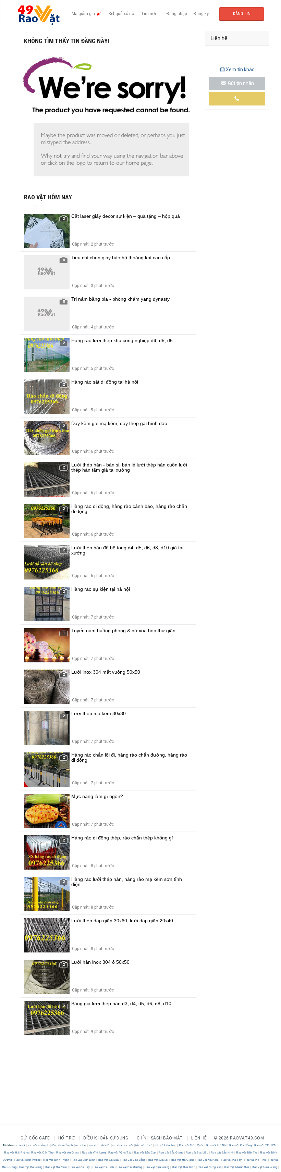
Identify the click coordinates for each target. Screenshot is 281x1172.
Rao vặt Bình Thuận (56, 1159)
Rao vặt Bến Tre (247, 1152)
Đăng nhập (177, 13)
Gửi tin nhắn (240, 83)
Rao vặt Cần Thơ (42, 1152)
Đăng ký (201, 13)
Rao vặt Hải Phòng (16, 1152)
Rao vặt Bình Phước (27, 1159)
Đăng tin (242, 13)
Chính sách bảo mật (160, 1138)
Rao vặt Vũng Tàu (119, 1152)
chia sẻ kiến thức (165, 1145)
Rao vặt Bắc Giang (171, 1152)
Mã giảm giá (84, 13)
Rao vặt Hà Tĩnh (255, 1159)
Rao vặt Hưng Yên (209, 1167)
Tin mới (148, 13)
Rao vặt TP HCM (265, 1145)
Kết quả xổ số (121, 13)
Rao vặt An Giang (68, 1152)
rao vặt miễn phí (38, 1145)
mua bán (81, 1145)
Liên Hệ (199, 1138)
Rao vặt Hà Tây (231, 1159)
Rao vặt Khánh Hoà (237, 1167)
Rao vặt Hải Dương (129, 1167)
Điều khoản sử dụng (105, 1138)
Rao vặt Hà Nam (208, 1159)
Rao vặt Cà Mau (108, 1159)
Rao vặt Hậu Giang (157, 1167)
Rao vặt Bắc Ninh (222, 1152)
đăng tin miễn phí (62, 1145)
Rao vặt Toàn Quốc (191, 1145)
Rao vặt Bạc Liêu (197, 1152)
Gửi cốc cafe (35, 1138)
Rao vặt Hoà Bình (183, 1167)
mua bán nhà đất (100, 1145)
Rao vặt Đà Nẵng (240, 1145)
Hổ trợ (66, 1138)
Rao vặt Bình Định (83, 1159)
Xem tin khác (240, 69)
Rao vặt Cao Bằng (133, 1159)
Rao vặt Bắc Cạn (145, 1152)
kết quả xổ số (143, 1145)
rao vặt (21, 1145)
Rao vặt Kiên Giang (264, 1167)
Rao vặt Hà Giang (182, 1159)
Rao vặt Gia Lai (158, 1159)
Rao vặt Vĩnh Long (94, 1152)
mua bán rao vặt (122, 1145)
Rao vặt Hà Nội (217, 1145)
